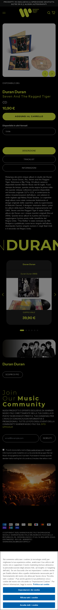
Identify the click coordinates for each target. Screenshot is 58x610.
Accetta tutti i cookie (29, 605)
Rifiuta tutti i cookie (29, 598)
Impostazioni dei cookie (29, 590)
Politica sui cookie (41, 584)
